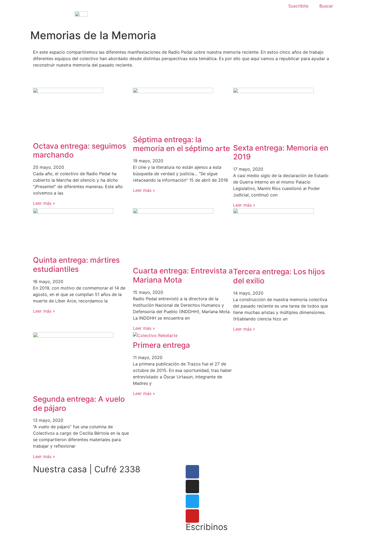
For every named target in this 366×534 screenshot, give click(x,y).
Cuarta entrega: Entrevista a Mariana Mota (183, 275)
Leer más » (44, 203)
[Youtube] (192, 516)
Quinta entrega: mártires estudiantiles (76, 264)
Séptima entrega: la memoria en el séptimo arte (181, 144)
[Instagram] (192, 486)
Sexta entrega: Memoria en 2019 (280, 152)
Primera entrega (161, 345)
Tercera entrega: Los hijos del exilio (279, 276)
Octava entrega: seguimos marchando (79, 150)
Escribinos (207, 527)
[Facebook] (192, 471)
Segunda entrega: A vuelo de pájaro (79, 403)
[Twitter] (192, 501)
